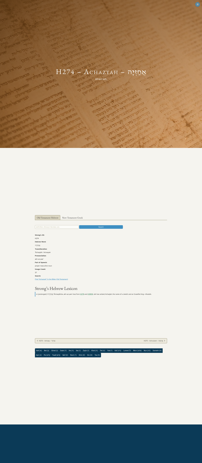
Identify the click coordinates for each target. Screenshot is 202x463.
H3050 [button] (90, 294)
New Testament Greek (72, 217)
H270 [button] (82, 294)
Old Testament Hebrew (47, 217)
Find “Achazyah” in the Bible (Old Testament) (51, 279)
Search (101, 227)
